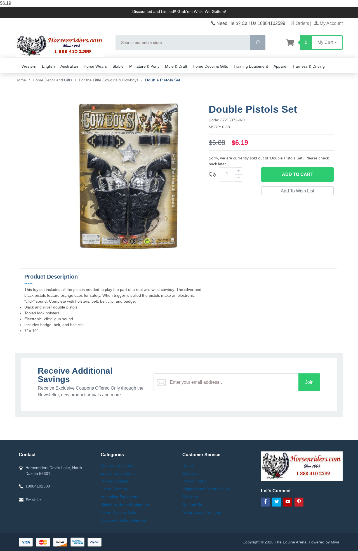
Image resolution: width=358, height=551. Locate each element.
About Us (190, 473)
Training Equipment (251, 66)
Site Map (190, 497)
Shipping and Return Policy (206, 489)
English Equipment (117, 473)
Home (20, 80)
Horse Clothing (114, 489)
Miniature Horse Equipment (125, 504)
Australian (69, 66)
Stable (118, 66)
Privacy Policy (194, 481)
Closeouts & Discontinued (123, 520)
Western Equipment (118, 465)
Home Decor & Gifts (210, 66)
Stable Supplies (114, 481)
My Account (331, 23)
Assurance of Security (201, 512)
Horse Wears (95, 66)
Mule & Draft (176, 66)
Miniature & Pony (144, 66)
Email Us (33, 500)
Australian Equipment (119, 497)
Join (309, 382)
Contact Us (192, 504)
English (48, 66)
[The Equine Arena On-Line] (62, 46)
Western (29, 66)
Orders (302, 23)
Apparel (280, 66)
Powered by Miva (324, 542)
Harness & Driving (309, 66)
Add (297, 174)
